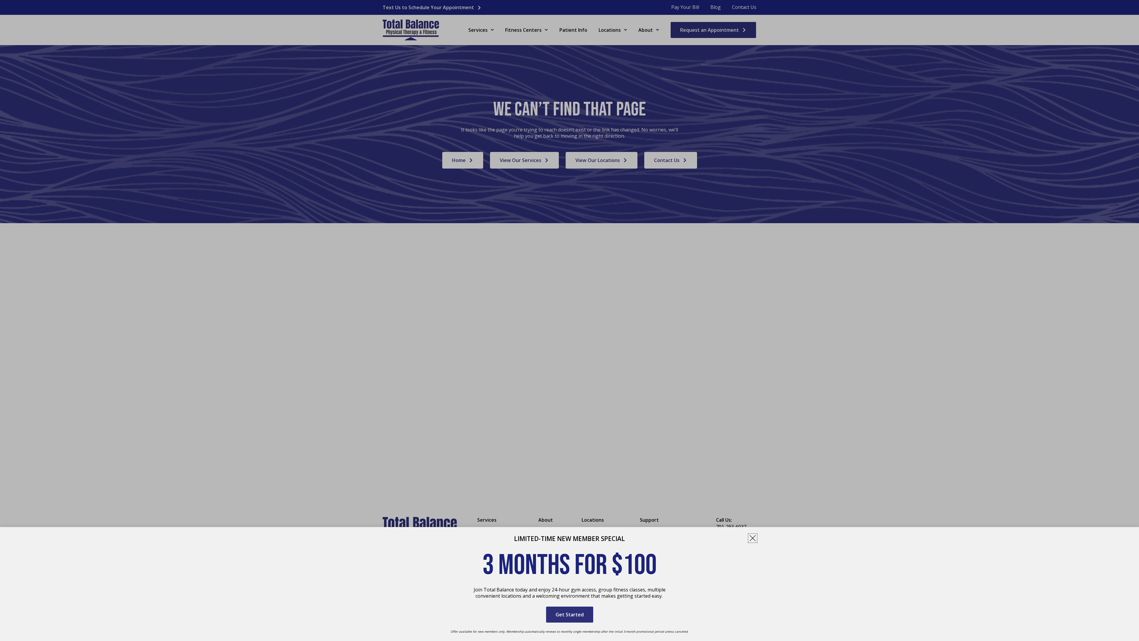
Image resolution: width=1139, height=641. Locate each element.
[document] (569, 320)
